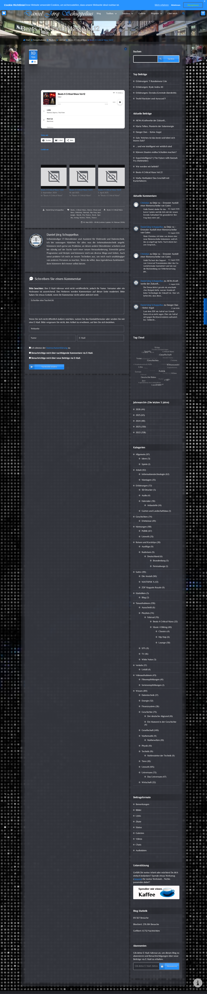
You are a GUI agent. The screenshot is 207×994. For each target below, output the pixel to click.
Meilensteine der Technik (159, 756)
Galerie (142, 13)
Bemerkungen (142, 804)
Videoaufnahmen (144, 675)
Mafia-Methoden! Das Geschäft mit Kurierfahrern (151, 180)
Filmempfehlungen (151, 680)
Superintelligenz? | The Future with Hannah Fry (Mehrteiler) (155, 159)
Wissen (139, 691)
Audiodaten (141, 850)
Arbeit (139, 470)
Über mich (172, 13)
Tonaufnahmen (39, 40)
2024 (138, 421)
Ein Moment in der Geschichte (161, 722)
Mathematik (147, 736)
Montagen (146, 480)
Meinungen (141, 527)
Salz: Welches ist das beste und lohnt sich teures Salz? (154, 139)
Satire (138, 572)
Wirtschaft (147, 782)
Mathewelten (153, 740)
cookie (4, 13)
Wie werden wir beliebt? (147, 167)
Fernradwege (159, 566)
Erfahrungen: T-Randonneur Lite (151, 81)
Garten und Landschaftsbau (155, 511)
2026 (138, 409)
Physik (145, 746)
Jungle (73, 215)
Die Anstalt (147, 576)
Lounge (162, 643)
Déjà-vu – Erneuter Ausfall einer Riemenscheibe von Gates (159, 204)
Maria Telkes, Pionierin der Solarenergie (155, 126)
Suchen (137, 52)
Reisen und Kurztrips (146, 542)
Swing (76, 217)
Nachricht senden (49, 367)
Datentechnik (148, 695)
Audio (144, 495)
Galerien (140, 833)
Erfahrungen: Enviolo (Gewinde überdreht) (156, 93)
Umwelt (145, 537)
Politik (145, 531)
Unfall (144, 670)
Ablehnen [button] (175, 5)
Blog (99, 13)
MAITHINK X (148, 582)
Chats (138, 845)
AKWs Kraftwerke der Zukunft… (151, 121)
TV (143, 654)
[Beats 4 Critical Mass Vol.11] (111, 177)
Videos (139, 839)
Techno (82, 217)
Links (138, 816)
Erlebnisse (147, 521)
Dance (89, 210)
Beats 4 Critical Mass (77, 40)
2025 (138, 415)
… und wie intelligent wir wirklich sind (154, 146)
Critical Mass (81, 210)
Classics (162, 631)
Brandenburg (159, 561)
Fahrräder (146, 501)
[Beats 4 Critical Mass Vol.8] (54, 177)
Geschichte (147, 712)
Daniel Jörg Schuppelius (55, 210)
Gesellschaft (147, 730)
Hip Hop (93, 212)
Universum (147, 773)
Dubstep (78, 212)
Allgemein (140, 454)
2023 (138, 427)
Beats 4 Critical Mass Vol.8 (52, 190)
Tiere (144, 761)
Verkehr (139, 665)
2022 (138, 432)
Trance (94, 217)
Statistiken (141, 593)
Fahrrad (62, 40)
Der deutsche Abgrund (158, 716)
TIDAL (88, 217)
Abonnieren (172, 966)
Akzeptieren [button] (193, 5)
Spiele (145, 464)
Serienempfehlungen (152, 685)
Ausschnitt (147, 607)
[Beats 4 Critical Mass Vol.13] (82, 177)
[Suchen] (183, 13)
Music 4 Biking (160, 627)
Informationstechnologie (153, 474)
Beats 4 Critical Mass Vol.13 (81, 190)
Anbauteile (152, 505)
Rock (94, 215)
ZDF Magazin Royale (151, 588)
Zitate (138, 822)
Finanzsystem (148, 706)
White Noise (147, 660)
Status (139, 827)
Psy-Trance (86, 215)
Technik (145, 751)
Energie (145, 701)
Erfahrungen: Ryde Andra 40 (149, 87)
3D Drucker (147, 490)
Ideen (144, 459)
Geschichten (142, 517)
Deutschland (153, 556)
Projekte (155, 13)
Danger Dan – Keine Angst (148, 132)
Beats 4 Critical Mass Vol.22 (149, 172)
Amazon (138, 879)
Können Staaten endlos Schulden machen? (156, 152)
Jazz (99, 212)
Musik (78, 215)
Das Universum (154, 777)
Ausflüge (146, 547)
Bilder (138, 810)
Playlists (52, 40)
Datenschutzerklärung (56, 348)
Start (28, 40)
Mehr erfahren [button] (162, 5)
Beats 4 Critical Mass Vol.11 (109, 190)
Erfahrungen (142, 486)
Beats (73, 210)
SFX (144, 648)
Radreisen (146, 552)
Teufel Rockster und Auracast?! (151, 99)
